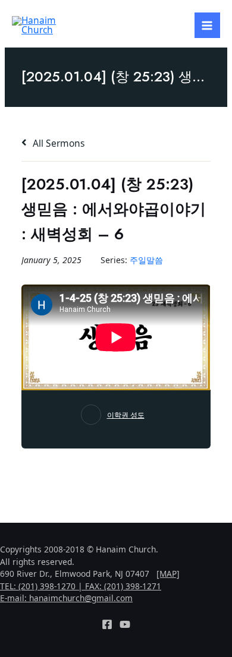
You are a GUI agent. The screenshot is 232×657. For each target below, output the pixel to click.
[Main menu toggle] (207, 25)
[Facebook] (107, 624)
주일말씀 (146, 260)
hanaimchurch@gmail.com (81, 598)
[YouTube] (125, 624)
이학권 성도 (126, 415)
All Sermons (57, 143)
